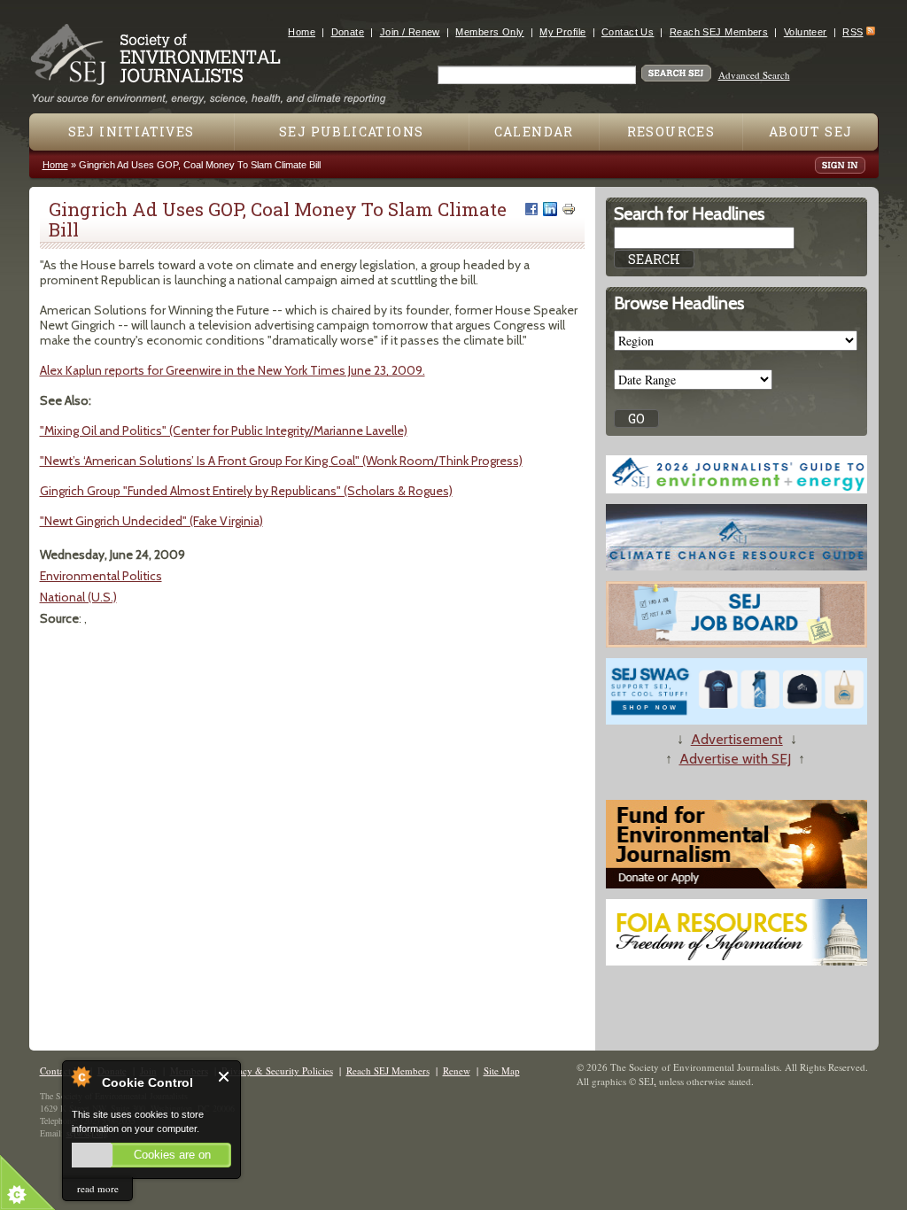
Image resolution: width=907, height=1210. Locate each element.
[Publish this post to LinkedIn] (550, 209)
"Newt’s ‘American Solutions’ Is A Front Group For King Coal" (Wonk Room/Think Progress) (281, 461)
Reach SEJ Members (719, 32)
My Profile (562, 32)
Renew (456, 1070)
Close (224, 1076)
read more (98, 1188)
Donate (348, 32)
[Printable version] (569, 209)
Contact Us (627, 32)
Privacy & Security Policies (277, 1070)
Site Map (502, 1070)
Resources (671, 131)
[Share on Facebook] (531, 209)
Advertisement (737, 739)
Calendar (534, 131)
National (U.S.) (78, 597)
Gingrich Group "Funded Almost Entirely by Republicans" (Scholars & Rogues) (246, 491)
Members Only (489, 32)
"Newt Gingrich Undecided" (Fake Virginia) (151, 521)
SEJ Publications (351, 131)
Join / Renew (410, 32)
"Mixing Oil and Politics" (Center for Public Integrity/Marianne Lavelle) (223, 430)
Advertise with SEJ (735, 758)
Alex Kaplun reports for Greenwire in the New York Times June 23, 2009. (232, 370)
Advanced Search (754, 74)
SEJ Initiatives (131, 131)
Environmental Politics (101, 576)
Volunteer (805, 32)
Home (301, 32)
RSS (852, 32)
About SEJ (811, 131)
